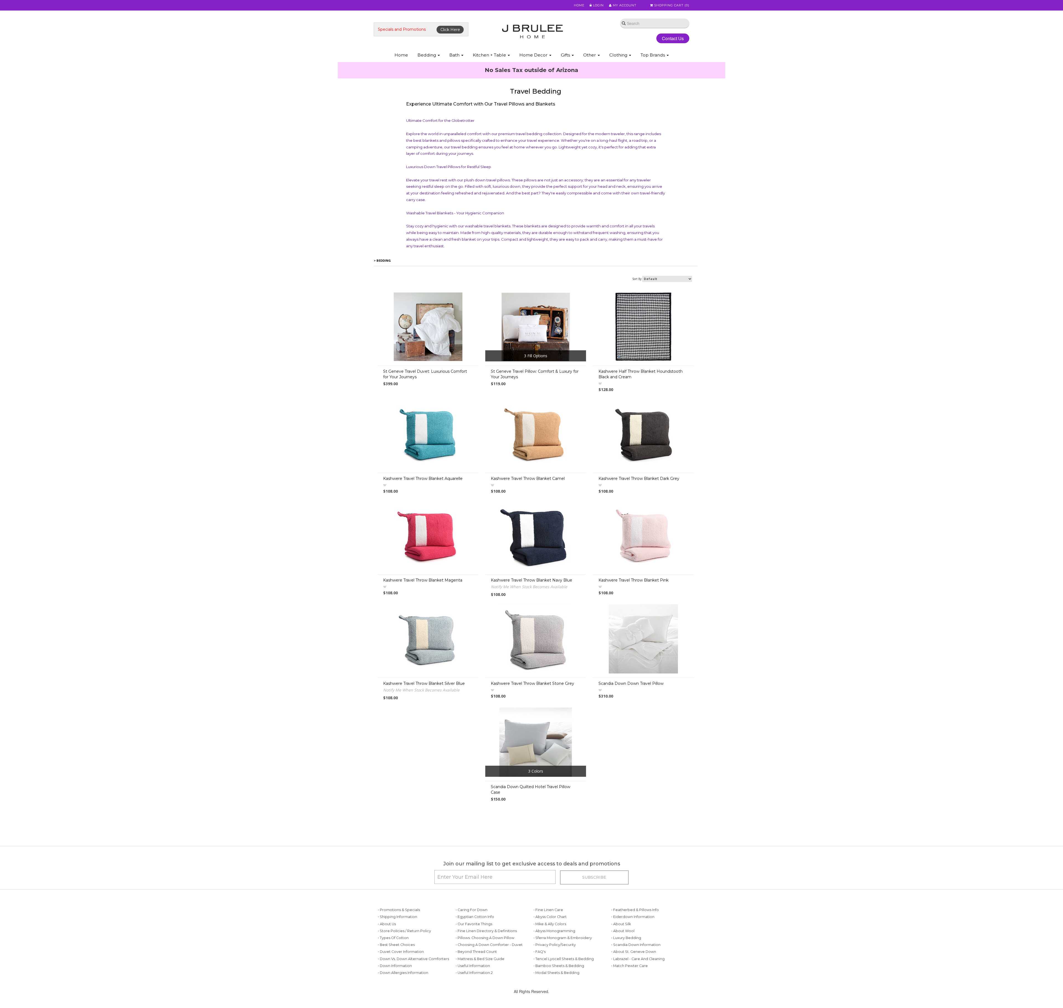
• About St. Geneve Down (633, 988)
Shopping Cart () (671, 5)
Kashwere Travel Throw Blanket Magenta (422, 616)
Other (590, 55)
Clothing (618, 55)
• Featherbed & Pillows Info (635, 946)
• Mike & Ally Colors (549, 960)
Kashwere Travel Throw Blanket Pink (633, 616)
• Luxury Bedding (626, 974)
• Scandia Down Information (635, 981)
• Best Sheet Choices (396, 981)
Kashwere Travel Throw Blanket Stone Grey (532, 719)
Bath (455, 55)
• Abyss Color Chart (550, 953)
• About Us (387, 960)
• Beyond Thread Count (476, 988)
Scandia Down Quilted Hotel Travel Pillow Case (530, 825)
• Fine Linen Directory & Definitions (486, 967)
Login (598, 5)
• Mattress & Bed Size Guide (480, 995)
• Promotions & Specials (399, 946)
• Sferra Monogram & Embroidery (562, 974)
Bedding (427, 55)
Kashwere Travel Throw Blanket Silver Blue (424, 719)
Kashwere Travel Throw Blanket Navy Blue (531, 616)
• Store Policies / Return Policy (404, 967)
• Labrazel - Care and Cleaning (638, 995)
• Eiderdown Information (632, 953)
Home (579, 5)
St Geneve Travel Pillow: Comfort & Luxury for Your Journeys (535, 410)
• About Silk (621, 960)
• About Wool (622, 967)
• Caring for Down (471, 946)
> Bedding (382, 296)
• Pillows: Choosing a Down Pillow (485, 974)
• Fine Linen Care (548, 946)
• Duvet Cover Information (401, 988)
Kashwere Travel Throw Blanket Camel (528, 514)
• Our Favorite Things (474, 960)
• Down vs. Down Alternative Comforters (413, 995)
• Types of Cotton (393, 974)
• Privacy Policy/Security (554, 981)
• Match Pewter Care (629, 1002)
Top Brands (653, 55)
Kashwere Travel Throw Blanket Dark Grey (638, 514)
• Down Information (395, 1002)
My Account (624, 5)
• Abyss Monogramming (554, 967)
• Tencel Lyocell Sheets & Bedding (563, 995)
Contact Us (668, 38)
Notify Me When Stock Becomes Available (529, 622)
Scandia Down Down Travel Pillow (631, 719)
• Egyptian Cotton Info (475, 953)
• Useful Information (473, 1002)
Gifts (566, 55)
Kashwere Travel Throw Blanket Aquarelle (423, 514)
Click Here (450, 29)
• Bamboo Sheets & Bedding (558, 1002)
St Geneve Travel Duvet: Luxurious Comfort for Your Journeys (425, 410)
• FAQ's (539, 988)
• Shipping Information (397, 953)
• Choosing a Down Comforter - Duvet (489, 981)
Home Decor (534, 55)
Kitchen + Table (490, 55)
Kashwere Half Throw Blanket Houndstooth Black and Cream (640, 410)
